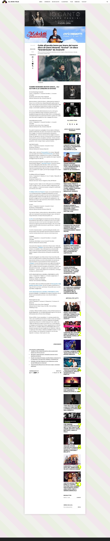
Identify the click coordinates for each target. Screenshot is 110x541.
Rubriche (77, 1)
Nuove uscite (55, 1)
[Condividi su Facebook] (32, 59)
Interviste (47, 1)
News (40, 1)
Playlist (84, 1)
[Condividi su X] (32, 61)
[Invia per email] (32, 68)
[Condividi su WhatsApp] (32, 57)
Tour (71, 1)
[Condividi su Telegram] (32, 63)
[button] (32, 66)
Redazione (32, 49)
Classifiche (64, 1)
